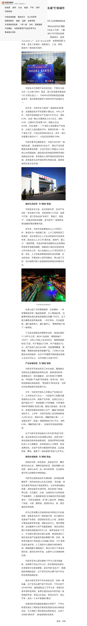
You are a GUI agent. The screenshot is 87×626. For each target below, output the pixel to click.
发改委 (7, 7)
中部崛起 (8, 28)
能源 (26, 7)
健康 (18, 20)
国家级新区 (9, 20)
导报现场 (8, 11)
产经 (32, 7)
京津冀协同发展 (11, 24)
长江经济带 (31, 17)
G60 (31, 24)
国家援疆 (38, 24)
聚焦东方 (21, 17)
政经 (14, 7)
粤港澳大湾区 (10, 32)
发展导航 (31, 20)
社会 (20, 7)
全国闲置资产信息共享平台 (25, 28)
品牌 (24, 20)
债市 (38, 7)
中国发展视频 (10, 17)
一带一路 (23, 24)
